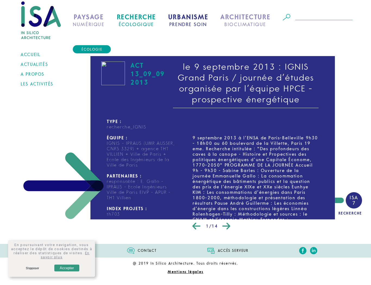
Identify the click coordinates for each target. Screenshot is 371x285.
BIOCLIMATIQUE (245, 20)
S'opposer (32, 268)
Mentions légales (185, 271)
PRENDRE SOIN (188, 20)
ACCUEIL (30, 54)
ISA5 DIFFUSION (38, 122)
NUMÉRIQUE (88, 20)
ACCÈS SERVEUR (233, 251)
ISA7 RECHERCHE (38, 138)
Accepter (67, 268)
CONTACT (147, 251)
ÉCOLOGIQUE (136, 20)
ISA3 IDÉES (33, 106)
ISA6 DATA (32, 130)
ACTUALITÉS (34, 64)
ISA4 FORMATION (39, 114)
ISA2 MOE (32, 98)
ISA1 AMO (32, 90)
